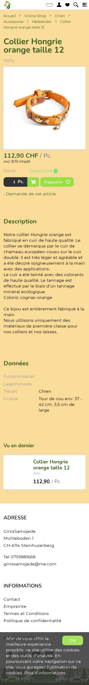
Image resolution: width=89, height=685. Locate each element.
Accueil (10, 16)
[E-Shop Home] (7, 5)
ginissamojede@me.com (30, 563)
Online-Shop (35, 16)
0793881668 (23, 556)
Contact (12, 599)
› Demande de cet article (30, 193)
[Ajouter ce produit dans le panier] (33, 182)
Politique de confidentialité (32, 620)
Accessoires (13, 22)
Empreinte (15, 606)
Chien (60, 16)
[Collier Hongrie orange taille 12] (16, 472)
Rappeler (54, 181)
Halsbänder (42, 22)
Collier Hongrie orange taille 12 (51, 464)
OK (72, 640)
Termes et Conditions (26, 613)
